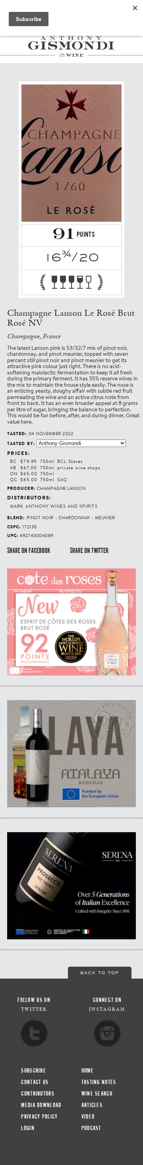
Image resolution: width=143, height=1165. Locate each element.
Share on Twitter (89, 551)
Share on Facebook (28, 551)
